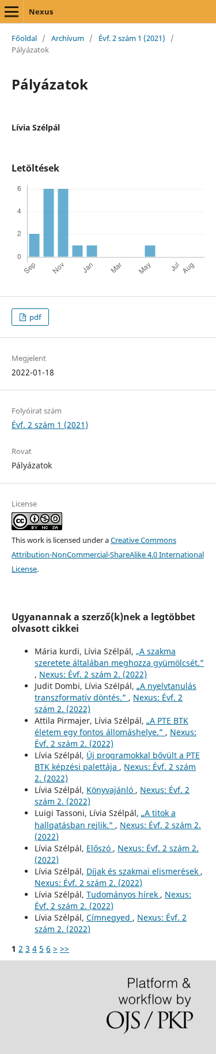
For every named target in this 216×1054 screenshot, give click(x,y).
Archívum (67, 38)
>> (64, 948)
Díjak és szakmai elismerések (143, 871)
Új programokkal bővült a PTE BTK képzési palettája (117, 761)
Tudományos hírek (123, 894)
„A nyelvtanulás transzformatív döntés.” (115, 691)
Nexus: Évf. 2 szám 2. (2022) (93, 674)
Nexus (41, 11)
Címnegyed (109, 917)
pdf (34, 317)
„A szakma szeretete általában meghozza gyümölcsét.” (119, 657)
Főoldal (24, 38)
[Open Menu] (11, 11)
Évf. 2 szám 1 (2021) (131, 38)
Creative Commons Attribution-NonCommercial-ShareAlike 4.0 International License (108, 554)
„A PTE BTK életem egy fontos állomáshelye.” (111, 726)
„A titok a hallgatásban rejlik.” (105, 818)
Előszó (99, 848)
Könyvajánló (110, 789)
